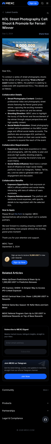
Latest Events (11, 12)
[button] (45, 419)
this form (18, 214)
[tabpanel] (25, 199)
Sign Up (33, 3)
